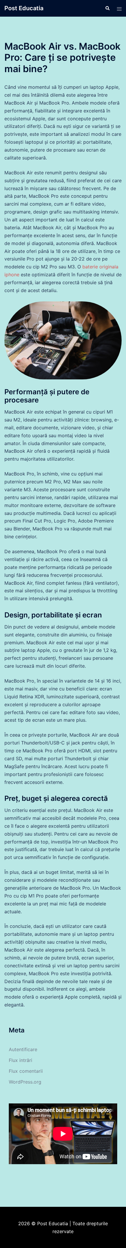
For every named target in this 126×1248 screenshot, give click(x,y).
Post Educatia (23, 8)
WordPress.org (25, 1082)
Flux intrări (20, 1060)
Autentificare (23, 1049)
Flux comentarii (26, 1071)
